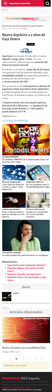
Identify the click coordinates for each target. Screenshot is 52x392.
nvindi (23, 28)
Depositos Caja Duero (11, 26)
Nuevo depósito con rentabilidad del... (24, 347)
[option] (26, 336)
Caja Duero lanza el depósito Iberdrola (26, 265)
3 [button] (22, 358)
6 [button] (42, 358)
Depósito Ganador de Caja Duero (24, 274)
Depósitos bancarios (19, 3)
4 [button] (29, 358)
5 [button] (35, 358)
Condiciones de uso (9, 387)
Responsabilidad (25, 387)
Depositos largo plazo (32, 26)
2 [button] (16, 358)
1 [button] (10, 358)
